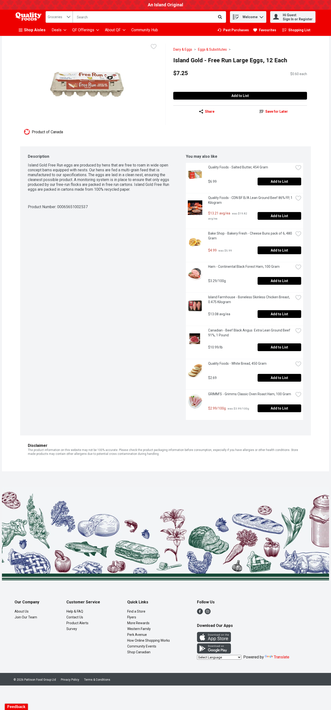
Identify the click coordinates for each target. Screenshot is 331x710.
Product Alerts (77, 623)
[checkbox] (154, 47)
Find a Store (136, 611)
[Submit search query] (220, 17)
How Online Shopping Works (148, 640)
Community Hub (144, 30)
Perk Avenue (137, 635)
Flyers (131, 617)
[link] (233, 30)
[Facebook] (200, 613)
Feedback (16, 707)
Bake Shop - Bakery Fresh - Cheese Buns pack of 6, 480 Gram (250, 235)
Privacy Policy (70, 679)
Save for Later (276, 111)
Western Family (139, 629)
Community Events (141, 646)
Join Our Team (26, 617)
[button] (261, 15)
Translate (281, 657)
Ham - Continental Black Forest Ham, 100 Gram (244, 266)
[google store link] (214, 652)
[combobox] (59, 17)
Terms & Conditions (97, 679)
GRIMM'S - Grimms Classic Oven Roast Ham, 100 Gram (249, 394)
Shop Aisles (35, 30)
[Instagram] (208, 613)
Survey (71, 629)
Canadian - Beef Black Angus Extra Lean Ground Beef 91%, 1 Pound (249, 332)
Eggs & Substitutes (212, 49)
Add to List (240, 96)
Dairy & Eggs (182, 49)
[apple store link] (214, 641)
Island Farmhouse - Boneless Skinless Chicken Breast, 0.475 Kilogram (249, 299)
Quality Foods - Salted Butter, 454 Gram (238, 167)
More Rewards (138, 623)
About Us (22, 611)
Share (209, 111)
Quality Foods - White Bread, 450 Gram (237, 363)
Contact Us (74, 617)
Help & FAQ (74, 611)
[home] (30, 17)
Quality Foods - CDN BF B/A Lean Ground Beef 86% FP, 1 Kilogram (250, 200)
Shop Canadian (138, 652)
